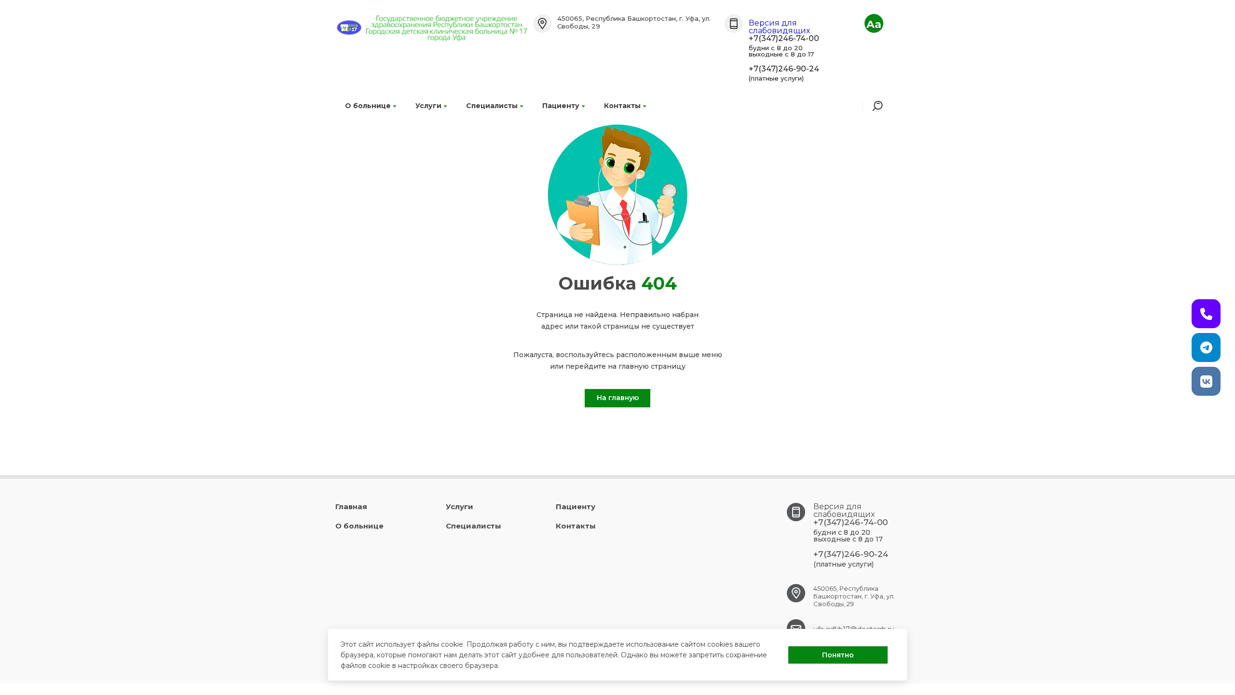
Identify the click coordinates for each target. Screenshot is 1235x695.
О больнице (368, 105)
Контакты (622, 105)
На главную (618, 397)
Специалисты (492, 105)
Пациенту (560, 105)
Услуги (428, 105)
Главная (351, 506)
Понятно (838, 655)
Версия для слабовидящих (779, 26)
